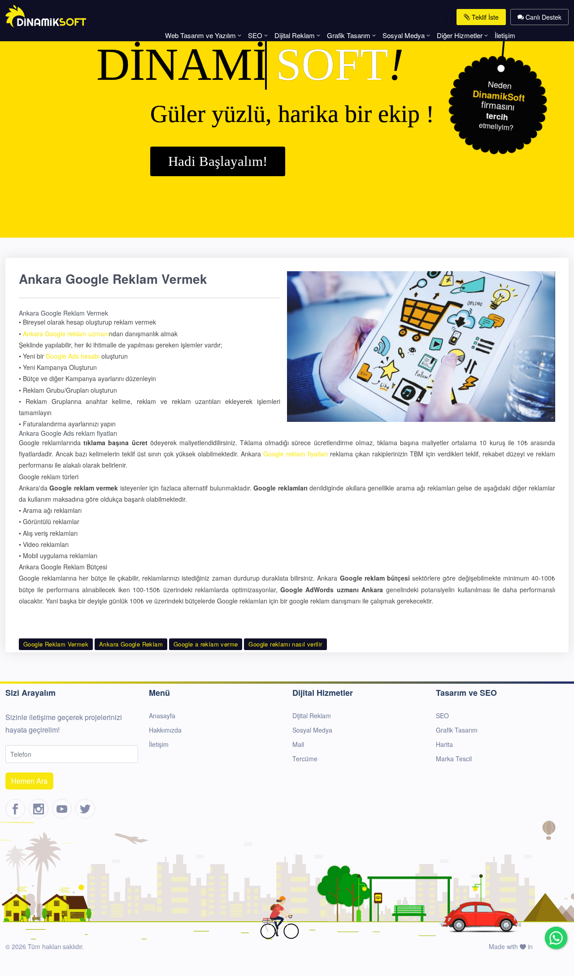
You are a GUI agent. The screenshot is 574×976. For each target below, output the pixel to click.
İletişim (505, 35)
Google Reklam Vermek (55, 644)
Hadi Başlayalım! (217, 161)
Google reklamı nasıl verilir (285, 644)
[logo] (45, 15)
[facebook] (15, 809)
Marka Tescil (454, 758)
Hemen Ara (29, 781)
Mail (298, 744)
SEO (255, 35)
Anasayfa (162, 715)
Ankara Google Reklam (131, 644)
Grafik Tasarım (348, 35)
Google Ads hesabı (73, 355)
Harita (444, 744)
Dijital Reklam (294, 35)
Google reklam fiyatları (295, 453)
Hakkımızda (165, 729)
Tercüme (304, 758)
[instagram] (38, 809)
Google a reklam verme (206, 644)
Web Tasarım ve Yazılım (200, 35)
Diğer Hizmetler (460, 35)
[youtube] (62, 809)
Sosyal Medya (404, 35)
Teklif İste (484, 17)
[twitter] (85, 809)
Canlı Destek (542, 17)
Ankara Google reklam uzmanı (66, 333)
